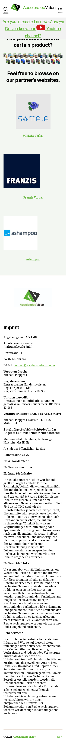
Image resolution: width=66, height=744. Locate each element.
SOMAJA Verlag (33, 136)
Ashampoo (33, 259)
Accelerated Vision (24, 736)
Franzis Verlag (33, 197)
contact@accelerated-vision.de (34, 365)
